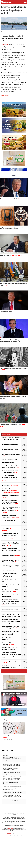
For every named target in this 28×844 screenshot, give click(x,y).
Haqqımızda (12, 835)
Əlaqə (18, 835)
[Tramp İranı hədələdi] (14, 300)
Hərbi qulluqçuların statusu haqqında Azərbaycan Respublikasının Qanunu (11, 773)
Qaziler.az (4, 44)
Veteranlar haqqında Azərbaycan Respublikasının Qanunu (11, 783)
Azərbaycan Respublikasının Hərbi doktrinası (11, 754)
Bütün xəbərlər (7, 671)
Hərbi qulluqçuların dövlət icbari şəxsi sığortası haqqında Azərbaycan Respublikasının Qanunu (12, 788)
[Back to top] (24, 840)
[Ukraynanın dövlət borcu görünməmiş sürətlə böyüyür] (14, 385)
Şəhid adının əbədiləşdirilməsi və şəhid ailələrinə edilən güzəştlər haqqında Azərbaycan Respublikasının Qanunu (12, 778)
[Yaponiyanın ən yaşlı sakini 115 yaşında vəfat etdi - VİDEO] (14, 357)
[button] (24, 732)
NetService (9, 833)
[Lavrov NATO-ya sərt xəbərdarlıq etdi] (14, 244)
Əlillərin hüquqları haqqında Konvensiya (12, 792)
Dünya (14, 31)
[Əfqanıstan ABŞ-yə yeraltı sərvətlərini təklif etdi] (14, 413)
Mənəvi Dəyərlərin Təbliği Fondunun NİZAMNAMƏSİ (11, 801)
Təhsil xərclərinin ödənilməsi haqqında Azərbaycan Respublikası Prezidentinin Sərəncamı (12, 796)
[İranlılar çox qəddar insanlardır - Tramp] (14, 187)
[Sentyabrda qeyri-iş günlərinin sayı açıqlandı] (14, 728)
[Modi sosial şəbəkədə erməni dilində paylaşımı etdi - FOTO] (14, 272)
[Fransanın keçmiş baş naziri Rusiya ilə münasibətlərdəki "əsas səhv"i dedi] (14, 328)
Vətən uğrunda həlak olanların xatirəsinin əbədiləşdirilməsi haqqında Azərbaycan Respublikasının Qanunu (12, 759)
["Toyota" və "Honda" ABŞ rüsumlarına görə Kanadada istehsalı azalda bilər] (14, 216)
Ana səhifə (6, 835)
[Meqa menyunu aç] (25, 2)
